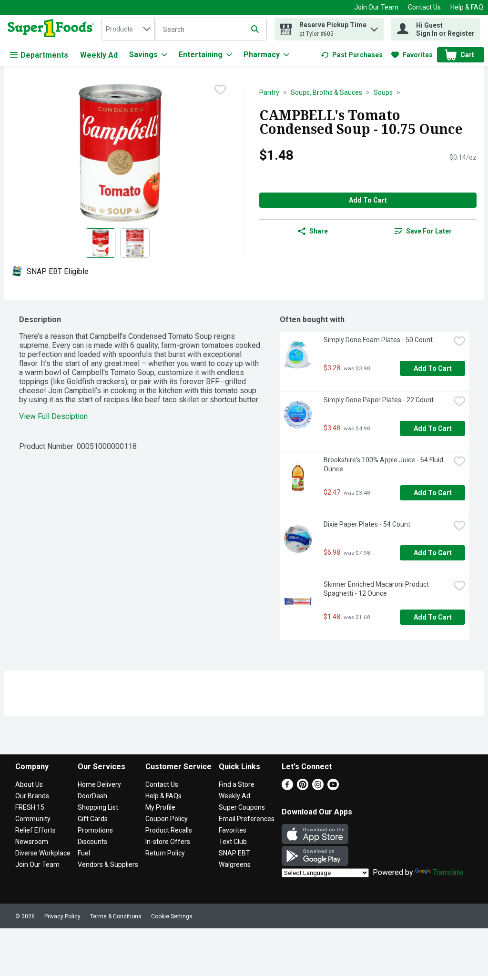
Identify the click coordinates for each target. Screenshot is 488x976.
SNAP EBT (234, 853)
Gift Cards (93, 819)
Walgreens (235, 864)
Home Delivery (99, 784)
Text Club (233, 841)
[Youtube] (333, 787)
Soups (383, 92)
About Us (29, 784)
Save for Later (429, 231)
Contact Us (424, 7)
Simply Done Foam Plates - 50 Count (378, 340)
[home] (53, 29)
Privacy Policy (62, 916)
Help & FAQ (466, 7)
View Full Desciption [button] (53, 416)
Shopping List (98, 807)
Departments (44, 55)
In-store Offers (167, 841)
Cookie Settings (172, 916)
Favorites (232, 830)
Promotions (95, 830)
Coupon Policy (166, 819)
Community (33, 819)
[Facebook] (287, 787)
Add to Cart (368, 200)
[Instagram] (318, 787)
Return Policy (165, 853)
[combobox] (128, 29)
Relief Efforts (35, 830)
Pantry (269, 92)
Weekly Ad (99, 55)
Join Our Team (376, 7)
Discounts (92, 841)
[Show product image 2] (135, 243)
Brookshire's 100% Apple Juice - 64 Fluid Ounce (384, 464)
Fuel (84, 853)
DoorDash (92, 796)
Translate (448, 872)
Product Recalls (168, 830)
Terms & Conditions (116, 916)
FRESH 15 (29, 807)
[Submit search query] (255, 29)
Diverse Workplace (43, 853)
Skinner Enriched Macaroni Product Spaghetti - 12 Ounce (377, 588)
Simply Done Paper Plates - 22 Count (379, 400)
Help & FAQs (163, 796)
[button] (374, 27)
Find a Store (236, 784)
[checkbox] (220, 89)
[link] (351, 55)
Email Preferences (246, 819)
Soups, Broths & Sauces (326, 92)
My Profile (160, 807)
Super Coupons (242, 807)
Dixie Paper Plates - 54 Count (367, 524)
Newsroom (31, 841)
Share (318, 231)
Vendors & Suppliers (108, 864)
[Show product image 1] (100, 243)
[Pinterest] (302, 787)
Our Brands (32, 796)
